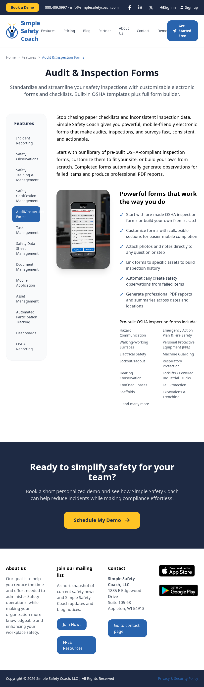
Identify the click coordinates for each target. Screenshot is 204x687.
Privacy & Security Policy (178, 678)
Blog (87, 30)
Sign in (170, 7)
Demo (162, 30)
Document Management (27, 267)
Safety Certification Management (27, 195)
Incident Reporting (24, 140)
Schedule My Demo (97, 520)
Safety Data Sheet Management (27, 248)
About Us (124, 31)
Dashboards (26, 333)
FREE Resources (73, 645)
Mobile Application (25, 283)
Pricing (69, 30)
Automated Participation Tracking (26, 317)
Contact (143, 30)
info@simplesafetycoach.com (94, 7)
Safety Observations (27, 156)
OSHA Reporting (24, 346)
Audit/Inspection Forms (28, 214)
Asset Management (27, 298)
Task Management (27, 230)
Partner (105, 30)
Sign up (191, 7)
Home (11, 57)
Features (48, 30)
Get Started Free (185, 30)
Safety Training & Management (27, 175)
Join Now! (72, 624)
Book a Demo (22, 7)
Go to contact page (127, 628)
